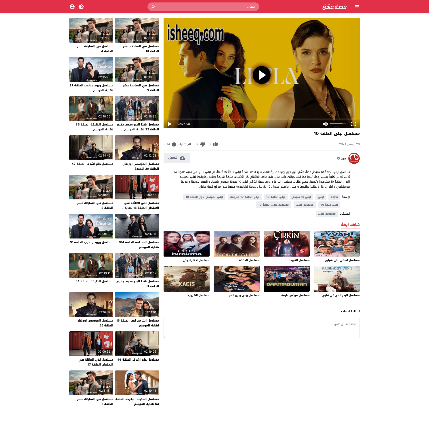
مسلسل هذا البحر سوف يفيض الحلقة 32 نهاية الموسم (137, 127)
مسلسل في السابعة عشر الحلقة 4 (95, 48)
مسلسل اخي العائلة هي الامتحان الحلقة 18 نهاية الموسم (141, 207)
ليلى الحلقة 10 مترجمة (244, 196)
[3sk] (354, 163)
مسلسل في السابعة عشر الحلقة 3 (141, 88)
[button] (153, 6)
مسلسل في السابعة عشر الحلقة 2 (95, 205)
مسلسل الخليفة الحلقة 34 (94, 281)
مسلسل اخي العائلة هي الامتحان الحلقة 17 (95, 362)
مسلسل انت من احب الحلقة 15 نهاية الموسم (137, 323)
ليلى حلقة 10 (329, 204)
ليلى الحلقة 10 (275, 196)
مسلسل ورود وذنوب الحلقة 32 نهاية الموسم (91, 88)
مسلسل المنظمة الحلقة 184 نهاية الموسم (139, 244)
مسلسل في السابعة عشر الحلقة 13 (141, 48)
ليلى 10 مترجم (301, 196)
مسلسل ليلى (305, 204)
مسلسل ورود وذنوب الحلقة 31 (91, 242)
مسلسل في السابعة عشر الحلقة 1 (95, 401)
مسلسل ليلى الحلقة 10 (273, 204)
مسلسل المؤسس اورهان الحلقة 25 (95, 323)
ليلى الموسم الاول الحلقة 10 (204, 196)
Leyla (334, 196)
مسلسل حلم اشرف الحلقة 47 (92, 164)
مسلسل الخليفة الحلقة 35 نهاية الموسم (94, 127)
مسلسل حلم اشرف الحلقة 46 (138, 359)
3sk (343, 159)
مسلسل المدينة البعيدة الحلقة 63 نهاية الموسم (137, 401)
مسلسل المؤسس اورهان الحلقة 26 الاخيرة (140, 166)
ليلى (321, 196)
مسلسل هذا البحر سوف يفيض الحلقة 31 (137, 283)
